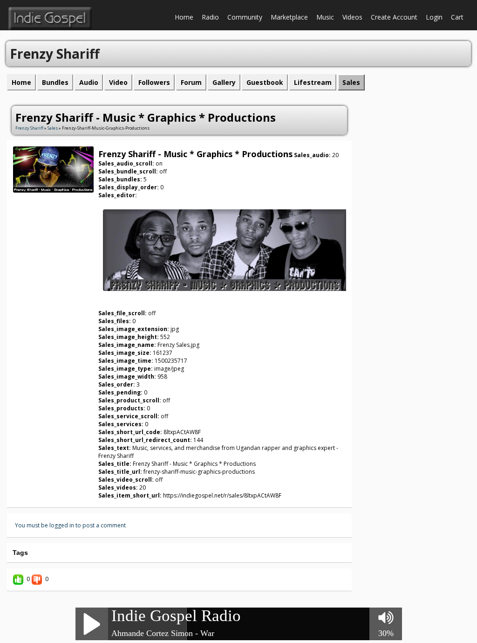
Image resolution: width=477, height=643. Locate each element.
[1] (37, 197)
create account (394, 17)
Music (325, 17)
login (434, 17)
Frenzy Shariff (29, 128)
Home (184, 17)
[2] (41, 197)
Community (244, 17)
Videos (352, 17)
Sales (53, 128)
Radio (210, 17)
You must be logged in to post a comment (70, 525)
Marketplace (289, 17)
